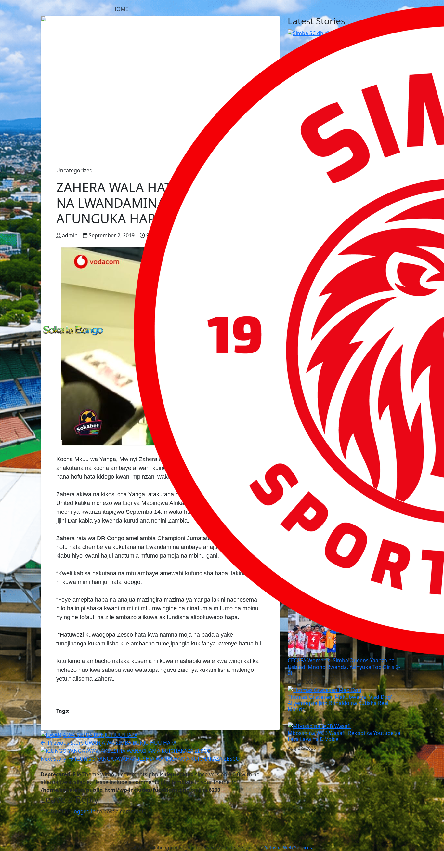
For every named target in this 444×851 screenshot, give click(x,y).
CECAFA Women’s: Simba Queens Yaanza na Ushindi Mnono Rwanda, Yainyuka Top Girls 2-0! (344, 666)
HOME (120, 9)
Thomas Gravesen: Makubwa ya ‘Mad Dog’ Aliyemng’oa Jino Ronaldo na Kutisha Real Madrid (340, 703)
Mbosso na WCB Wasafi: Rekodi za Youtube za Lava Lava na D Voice (344, 736)
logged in (84, 811)
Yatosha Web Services (288, 847)
